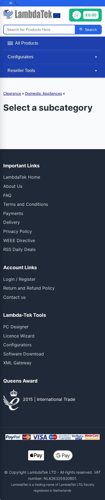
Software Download (23, 354)
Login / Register (19, 279)
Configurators (17, 344)
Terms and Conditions (25, 204)
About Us (12, 186)
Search (90, 29)
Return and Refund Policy (29, 288)
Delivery (11, 222)
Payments (13, 213)
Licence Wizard (18, 336)
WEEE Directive (19, 240)
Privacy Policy (17, 231)
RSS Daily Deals (19, 249)
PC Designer (16, 326)
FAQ (7, 195)
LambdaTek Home (21, 177)
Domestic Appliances (43, 93)
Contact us (14, 297)
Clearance (12, 93)
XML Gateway (17, 362)
